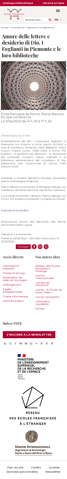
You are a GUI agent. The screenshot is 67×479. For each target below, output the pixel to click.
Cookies (54, 467)
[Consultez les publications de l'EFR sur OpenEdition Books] (46, 343)
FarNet (39, 308)
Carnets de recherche (42, 284)
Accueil (4, 27)
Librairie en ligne (53, 3)
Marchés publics (13, 300)
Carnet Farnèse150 (47, 296)
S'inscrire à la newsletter (29, 334)
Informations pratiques (11, 267)
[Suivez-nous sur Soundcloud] (36, 343)
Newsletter (52, 471)
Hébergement (12, 284)
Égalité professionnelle (12, 290)
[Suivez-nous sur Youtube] (20, 343)
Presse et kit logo (14, 273)
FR (56, 20)
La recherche (17, 27)
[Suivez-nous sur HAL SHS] (41, 343)
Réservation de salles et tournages (15, 279)
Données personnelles (22, 471)
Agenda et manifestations (40, 27)
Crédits (36, 467)
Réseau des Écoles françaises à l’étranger (47, 268)
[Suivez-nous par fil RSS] (31, 343)
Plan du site (15, 467)
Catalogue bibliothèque (18, 3)
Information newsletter (42, 302)
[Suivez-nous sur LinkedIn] (5, 343)
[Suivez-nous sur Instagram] (10, 343)
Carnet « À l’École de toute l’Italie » (48, 291)
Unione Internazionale (44, 277)
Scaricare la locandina (14, 210)
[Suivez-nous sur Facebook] (15, 343)
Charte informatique (15, 296)
